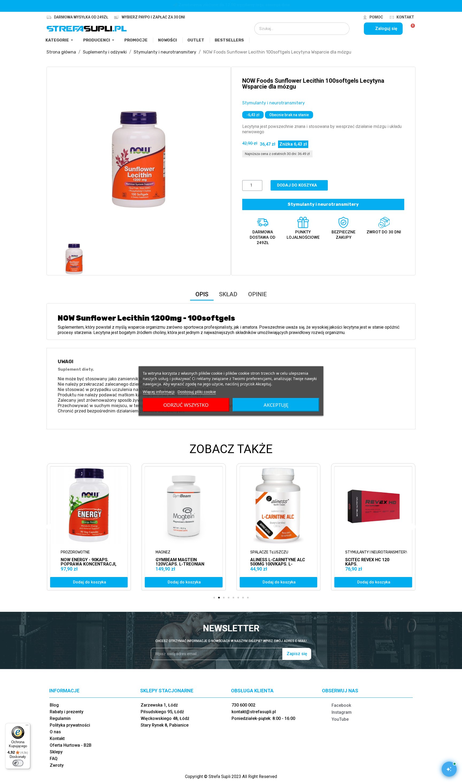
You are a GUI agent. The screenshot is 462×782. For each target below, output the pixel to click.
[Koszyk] (410, 28)
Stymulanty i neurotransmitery (273, 102)
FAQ (53, 758)
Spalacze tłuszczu (175, 552)
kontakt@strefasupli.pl (254, 711)
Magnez (68, 552)
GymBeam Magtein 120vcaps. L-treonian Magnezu (85, 564)
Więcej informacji (159, 391)
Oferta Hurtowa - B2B (70, 745)
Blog (54, 705)
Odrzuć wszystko (186, 405)
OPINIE (257, 294)
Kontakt (405, 17)
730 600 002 (243, 705)
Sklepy (56, 751)
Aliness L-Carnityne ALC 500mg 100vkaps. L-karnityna (183, 564)
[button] (62, 158)
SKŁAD (228, 294)
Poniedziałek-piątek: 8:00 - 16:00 (263, 718)
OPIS (201, 294)
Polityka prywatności (70, 725)
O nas (55, 731)
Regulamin (60, 718)
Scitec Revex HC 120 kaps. (272, 562)
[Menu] (27, 726)
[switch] (18, 763)
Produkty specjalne (365, 552)
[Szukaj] (341, 29)
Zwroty (57, 765)
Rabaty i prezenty (66, 711)
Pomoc (376, 17)
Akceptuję (276, 405)
